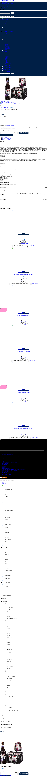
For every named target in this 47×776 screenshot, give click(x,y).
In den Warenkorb (24, 773)
